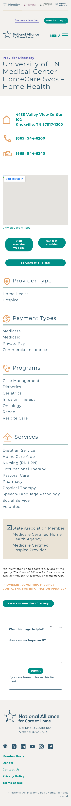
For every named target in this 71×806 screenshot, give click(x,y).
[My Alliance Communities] (6, 745)
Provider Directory (18, 58)
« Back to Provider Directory (28, 603)
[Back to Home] (24, 34)
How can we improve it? (27, 640)
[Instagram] (42, 746)
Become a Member (27, 20)
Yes (52, 627)
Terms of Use (13, 782)
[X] (15, 746)
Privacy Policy (14, 776)
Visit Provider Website (19, 244)
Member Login (56, 20)
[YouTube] (33, 746)
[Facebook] (51, 746)
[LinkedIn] (24, 746)
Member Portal (14, 756)
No (60, 627)
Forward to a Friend (35, 262)
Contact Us (11, 769)
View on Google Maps (16, 227)
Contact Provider (52, 242)
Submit (36, 670)
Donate (8, 762)
